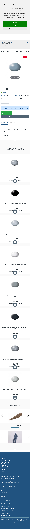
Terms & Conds (5, 491)
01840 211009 (4, 471)
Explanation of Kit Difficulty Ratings (9, 508)
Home (2, 505)
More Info (12, 123)
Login (2, 494)
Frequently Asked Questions (8, 510)
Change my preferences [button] (15, 28)
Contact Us (4, 492)
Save (25, 57)
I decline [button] (15, 25)
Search (3, 489)
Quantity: (3, 102)
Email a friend (25, 98)
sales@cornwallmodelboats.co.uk (10, 476)
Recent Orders (5, 498)
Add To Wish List (15, 117)
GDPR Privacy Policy (6, 507)
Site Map (3, 496)
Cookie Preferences (6, 503)
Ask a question (6, 98)
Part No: (3, 95)
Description (4, 123)
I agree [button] (15, 22)
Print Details (4, 135)
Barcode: (17, 95)
